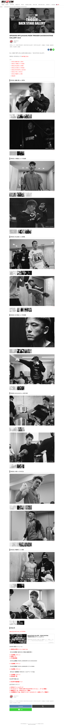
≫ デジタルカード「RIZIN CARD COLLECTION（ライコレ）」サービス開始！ (28, 688)
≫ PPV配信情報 (13, 658)
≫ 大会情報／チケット (15, 654)
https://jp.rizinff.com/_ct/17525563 (17, 631)
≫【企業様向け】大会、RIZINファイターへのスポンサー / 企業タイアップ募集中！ (29, 692)
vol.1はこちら (25, 56)
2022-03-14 (16, 40)
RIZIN (15, 42)
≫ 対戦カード (13, 656)
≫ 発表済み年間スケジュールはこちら (19, 649)
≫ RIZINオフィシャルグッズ (16, 687)
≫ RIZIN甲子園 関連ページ (16, 681)
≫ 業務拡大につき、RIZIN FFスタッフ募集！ (20, 690)
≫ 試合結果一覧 (13, 676)
